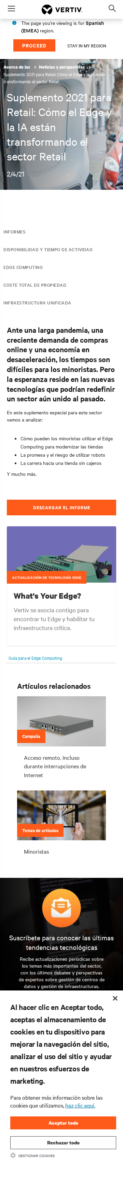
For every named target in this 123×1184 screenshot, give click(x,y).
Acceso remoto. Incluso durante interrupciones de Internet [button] (55, 766)
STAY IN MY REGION (86, 45)
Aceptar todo (63, 1122)
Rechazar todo (63, 1142)
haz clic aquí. (80, 1105)
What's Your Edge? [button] (47, 595)
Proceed (34, 45)
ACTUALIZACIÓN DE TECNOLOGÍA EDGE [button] (46, 577)
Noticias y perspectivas (62, 67)
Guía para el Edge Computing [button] (35, 658)
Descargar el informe (61, 507)
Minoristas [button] (36, 851)
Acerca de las (17, 67)
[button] (61, 566)
